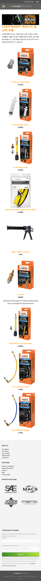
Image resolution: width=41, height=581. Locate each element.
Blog (3, 472)
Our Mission (5, 449)
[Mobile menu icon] (3, 6)
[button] (33, 3)
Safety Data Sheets (7, 468)
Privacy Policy (6, 474)
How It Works (6, 453)
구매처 (37, 1)
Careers (4, 470)
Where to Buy (6, 455)
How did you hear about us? (10, 546)
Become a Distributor (8, 466)
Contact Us (5, 457)
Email (4, 538)
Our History (5, 451)
